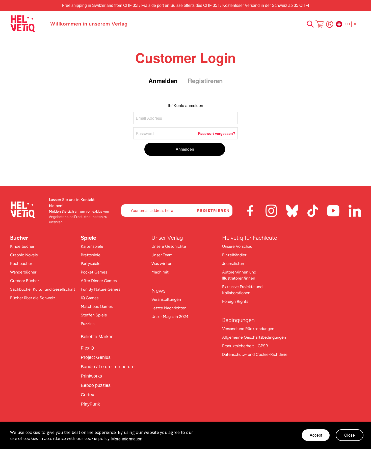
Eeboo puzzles (96, 385)
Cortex (88, 394)
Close (349, 435)
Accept (316, 435)
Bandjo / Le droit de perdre (108, 366)
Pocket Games (94, 272)
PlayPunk (90, 404)
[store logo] (27, 23)
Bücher (19, 237)
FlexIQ (87, 348)
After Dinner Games (99, 280)
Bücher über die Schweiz (32, 297)
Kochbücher (21, 263)
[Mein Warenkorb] (319, 24)
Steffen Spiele (94, 315)
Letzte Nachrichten (169, 308)
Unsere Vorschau (237, 246)
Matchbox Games (97, 306)
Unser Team (162, 255)
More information (126, 439)
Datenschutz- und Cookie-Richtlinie (254, 354)
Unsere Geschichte (168, 246)
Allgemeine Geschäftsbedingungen (254, 337)
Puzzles (87, 323)
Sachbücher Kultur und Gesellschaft (42, 289)
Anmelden (329, 24)
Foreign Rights (235, 301)
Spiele (88, 237)
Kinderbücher (22, 246)
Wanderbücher (23, 272)
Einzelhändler (234, 255)
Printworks (92, 376)
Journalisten (233, 263)
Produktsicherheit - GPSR (245, 345)
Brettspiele (90, 255)
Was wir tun (161, 263)
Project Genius (96, 357)
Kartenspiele (92, 246)
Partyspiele (90, 263)
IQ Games (89, 297)
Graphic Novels (24, 255)
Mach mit (160, 272)
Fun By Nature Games (100, 289)
